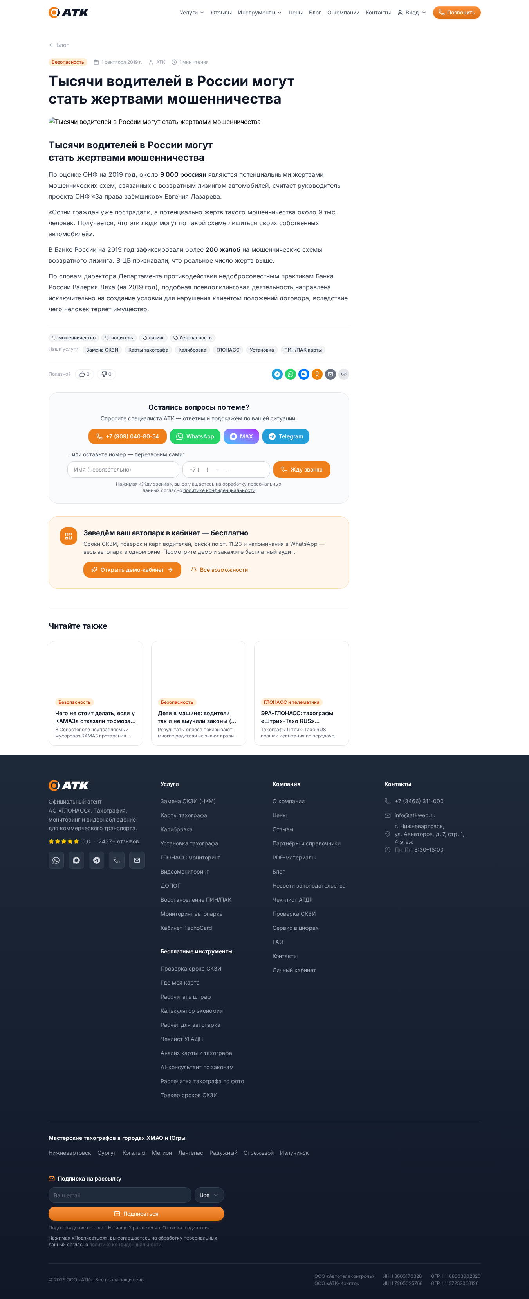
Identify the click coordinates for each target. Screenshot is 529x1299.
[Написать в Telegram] (97, 860)
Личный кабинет (294, 970)
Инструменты (256, 12)
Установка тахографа (189, 843)
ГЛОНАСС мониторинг (190, 857)
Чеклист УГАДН (182, 1038)
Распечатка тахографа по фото (202, 1081)
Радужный (223, 1152)
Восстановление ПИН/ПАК (196, 899)
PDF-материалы (294, 857)
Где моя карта (180, 982)
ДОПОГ (171, 885)
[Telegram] (277, 374)
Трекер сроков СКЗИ (189, 1095)
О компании (343, 12)
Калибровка (177, 829)
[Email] (330, 374)
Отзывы (221, 12)
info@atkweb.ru (415, 815)
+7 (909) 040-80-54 (132, 436)
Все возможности (224, 569)
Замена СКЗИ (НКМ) (188, 801)
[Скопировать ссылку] (343, 374)
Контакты (378, 12)
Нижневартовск (70, 1152)
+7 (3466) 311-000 (419, 801)
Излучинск (294, 1152)
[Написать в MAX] (76, 860)
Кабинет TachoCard (186, 927)
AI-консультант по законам (197, 1067)
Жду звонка (307, 469)
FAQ (278, 941)
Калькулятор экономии (192, 1010)
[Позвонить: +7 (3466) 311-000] (117, 860)
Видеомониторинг (185, 871)
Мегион (162, 1152)
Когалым (134, 1152)
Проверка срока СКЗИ (191, 968)
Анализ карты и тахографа (196, 1053)
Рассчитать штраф (186, 996)
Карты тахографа (184, 815)
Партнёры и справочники (307, 843)
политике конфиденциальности (219, 490)
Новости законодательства (309, 885)
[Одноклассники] (317, 374)
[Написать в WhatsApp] (56, 860)
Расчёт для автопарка (190, 1024)
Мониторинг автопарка (192, 913)
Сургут (106, 1152)
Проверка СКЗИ (294, 913)
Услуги (189, 12)
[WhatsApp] (290, 374)
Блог (315, 12)
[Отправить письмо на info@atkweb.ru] (137, 860)
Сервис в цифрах (296, 927)
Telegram (291, 436)
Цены (296, 12)
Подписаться (141, 1213)
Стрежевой (259, 1152)
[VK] (303, 374)
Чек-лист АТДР (293, 899)
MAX (246, 436)
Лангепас (190, 1152)
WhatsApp (200, 436)
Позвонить (461, 12)
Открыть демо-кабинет (132, 569)
